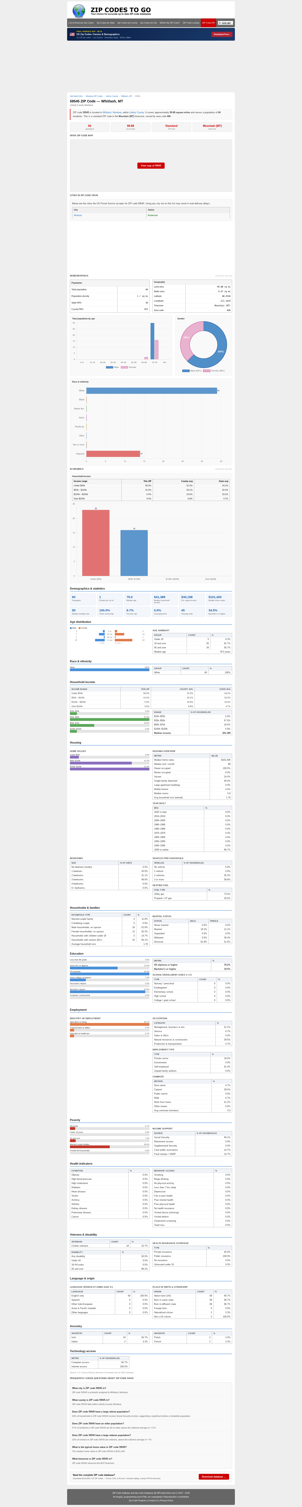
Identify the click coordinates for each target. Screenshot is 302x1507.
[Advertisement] (151, 66)
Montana (117, 112)
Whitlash (107, 112)
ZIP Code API (208, 23)
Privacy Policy (166, 1500)
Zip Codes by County (127, 23)
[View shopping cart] (225, 22)
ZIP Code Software (121, 1493)
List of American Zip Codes (81, 23)
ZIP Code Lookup (191, 23)
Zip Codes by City (148, 23)
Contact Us (153, 1500)
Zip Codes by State (106, 23)
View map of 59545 (151, 165)
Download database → (214, 1476)
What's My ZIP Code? (170, 23)
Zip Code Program (137, 1500)
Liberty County (136, 112)
